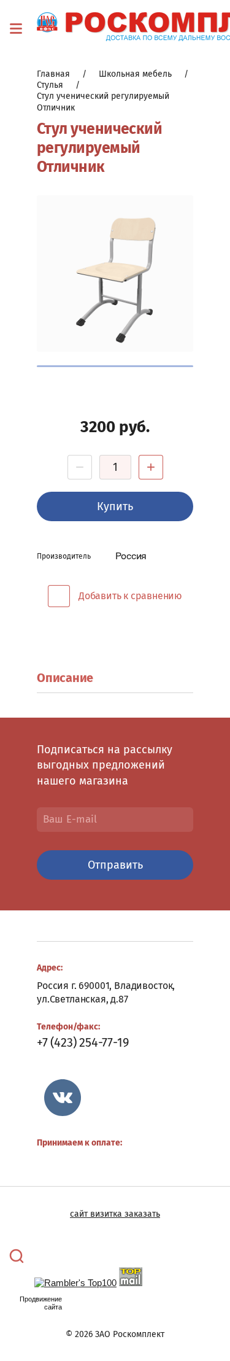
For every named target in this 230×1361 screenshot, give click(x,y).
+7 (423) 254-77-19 (83, 1042)
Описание (65, 677)
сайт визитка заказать (115, 1214)
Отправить (115, 865)
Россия (131, 556)
